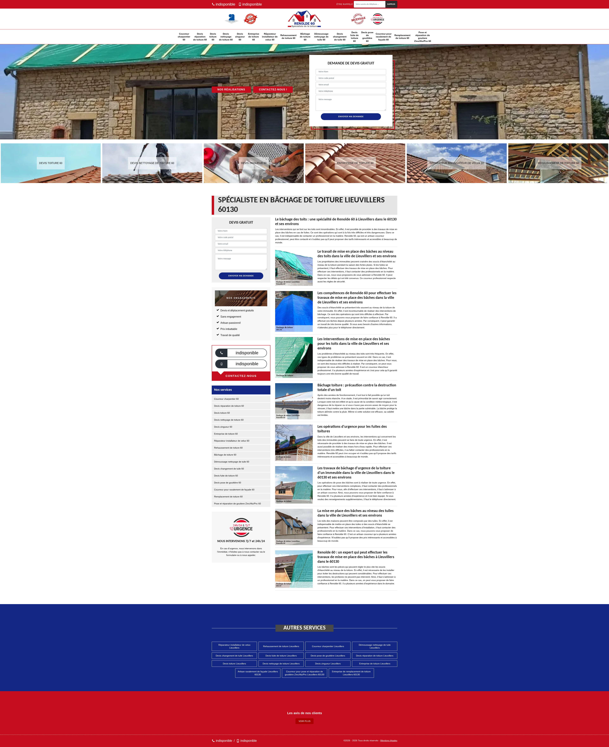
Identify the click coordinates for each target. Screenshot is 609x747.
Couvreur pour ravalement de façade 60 (383, 37)
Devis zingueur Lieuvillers (328, 663)
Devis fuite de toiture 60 (354, 36)
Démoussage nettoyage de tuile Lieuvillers (375, 646)
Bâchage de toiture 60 (305, 37)
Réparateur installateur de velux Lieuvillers (234, 646)
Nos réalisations (231, 89)
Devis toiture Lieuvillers (234, 663)
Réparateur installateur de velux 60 (270, 37)
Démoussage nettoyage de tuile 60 (321, 37)
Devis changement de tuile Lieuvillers (234, 655)
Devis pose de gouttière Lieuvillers (328, 655)
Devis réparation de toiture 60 (200, 37)
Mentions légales (388, 740)
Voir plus (304, 721)
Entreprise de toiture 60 (253, 37)
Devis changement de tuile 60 (340, 37)
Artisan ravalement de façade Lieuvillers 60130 (258, 673)
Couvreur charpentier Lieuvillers (328, 646)
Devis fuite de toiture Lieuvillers (281, 655)
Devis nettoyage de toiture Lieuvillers (281, 663)
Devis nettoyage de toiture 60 (226, 37)
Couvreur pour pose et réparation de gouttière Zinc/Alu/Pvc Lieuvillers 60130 (304, 673)
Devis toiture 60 (212, 37)
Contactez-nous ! (273, 89)
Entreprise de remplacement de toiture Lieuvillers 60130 (351, 673)
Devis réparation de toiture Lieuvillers (374, 655)
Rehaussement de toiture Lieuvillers (281, 646)
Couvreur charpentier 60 (184, 37)
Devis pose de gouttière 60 (367, 36)
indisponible (225, 4)
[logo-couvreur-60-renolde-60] (304, 19)
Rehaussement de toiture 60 (288, 36)
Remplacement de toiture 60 (402, 36)
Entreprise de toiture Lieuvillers (374, 663)
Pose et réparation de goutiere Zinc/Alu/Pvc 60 (422, 36)
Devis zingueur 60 (240, 37)
